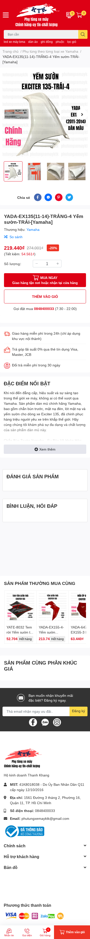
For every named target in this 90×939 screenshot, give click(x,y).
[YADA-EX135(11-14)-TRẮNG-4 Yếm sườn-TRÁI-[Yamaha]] (45, 114)
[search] (83, 34)
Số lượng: (12, 264)
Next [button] (82, 114)
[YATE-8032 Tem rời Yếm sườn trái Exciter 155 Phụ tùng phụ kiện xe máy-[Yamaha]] (20, 607)
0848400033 (44, 308)
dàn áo (33, 42)
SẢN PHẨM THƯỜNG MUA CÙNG (39, 583)
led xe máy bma (14, 42)
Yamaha (33, 229)
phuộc (60, 42)
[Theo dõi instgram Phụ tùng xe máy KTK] (57, 721)
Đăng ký (78, 711)
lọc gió (71, 42)
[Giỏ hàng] (79, 15)
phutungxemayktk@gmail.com (45, 818)
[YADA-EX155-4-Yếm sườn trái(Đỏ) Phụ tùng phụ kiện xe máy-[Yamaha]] (53, 607)
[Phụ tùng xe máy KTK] (37, 15)
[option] (45, 114)
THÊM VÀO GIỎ (45, 296)
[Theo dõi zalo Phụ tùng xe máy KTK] (45, 721)
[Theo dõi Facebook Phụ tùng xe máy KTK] (33, 721)
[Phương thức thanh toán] (34, 916)
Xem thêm (47, 449)
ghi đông (47, 42)
